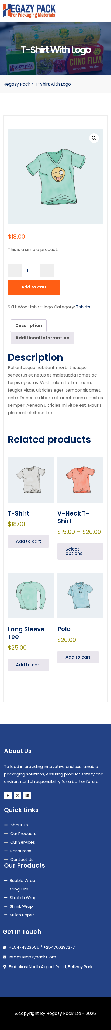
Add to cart (34, 287)
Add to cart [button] (28, 541)
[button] (94, 138)
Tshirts (83, 307)
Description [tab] (28, 325)
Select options (73, 551)
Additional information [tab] (42, 338)
